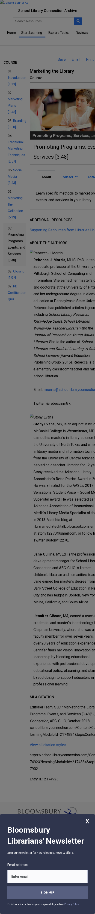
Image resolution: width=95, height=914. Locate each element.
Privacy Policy (71, 904)
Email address (17, 865)
